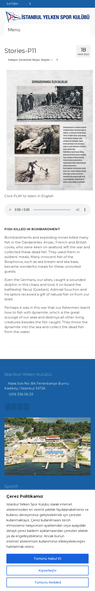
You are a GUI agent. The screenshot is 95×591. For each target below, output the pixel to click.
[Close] (90, 493)
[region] (47, 540)
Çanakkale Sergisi (29, 59)
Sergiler (45, 59)
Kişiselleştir (47, 570)
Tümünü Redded (47, 582)
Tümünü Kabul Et (47, 559)
